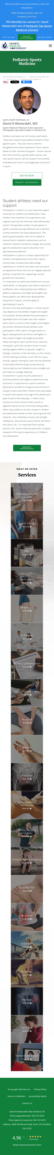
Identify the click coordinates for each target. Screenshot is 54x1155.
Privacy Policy (40, 1089)
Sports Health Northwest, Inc (14, 76)
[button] (27, 37)
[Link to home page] (23, 46)
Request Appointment (27, 182)
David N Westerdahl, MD (39, 76)
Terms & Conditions (16, 1096)
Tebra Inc (26, 1089)
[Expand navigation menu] (50, 45)
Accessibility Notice (38, 1096)
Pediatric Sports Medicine (30, 79)
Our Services (11, 79)
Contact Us (27, 1103)
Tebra (39, 1145)
